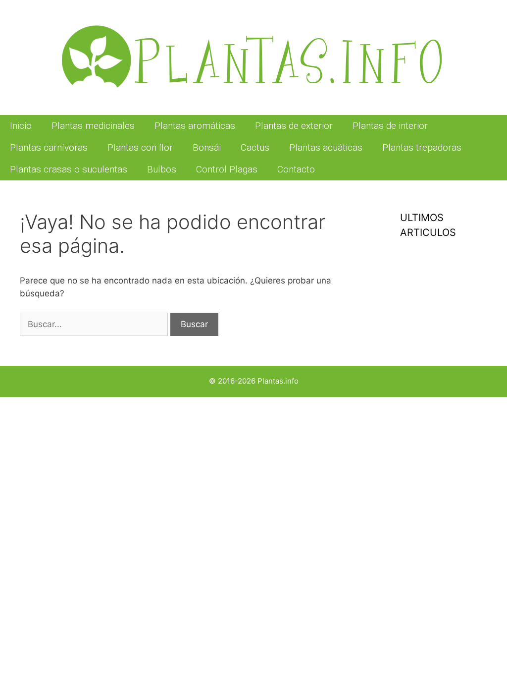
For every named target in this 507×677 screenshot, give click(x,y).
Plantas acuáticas (325, 147)
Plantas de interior (390, 125)
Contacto (296, 169)
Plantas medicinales (93, 125)
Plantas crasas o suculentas (68, 169)
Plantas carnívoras (49, 147)
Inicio (21, 125)
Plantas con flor (140, 147)
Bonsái (207, 147)
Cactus (255, 147)
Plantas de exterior (294, 125)
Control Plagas (226, 169)
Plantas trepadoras (421, 147)
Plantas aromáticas (194, 125)
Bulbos (161, 169)
